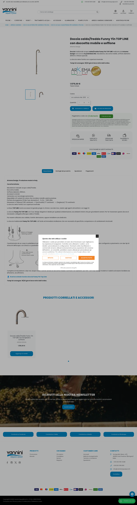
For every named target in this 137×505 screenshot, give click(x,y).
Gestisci (68, 258)
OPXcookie (63, 267)
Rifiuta (50, 258)
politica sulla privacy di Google (64, 254)
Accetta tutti (86, 258)
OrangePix (74, 267)
